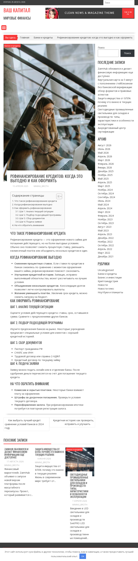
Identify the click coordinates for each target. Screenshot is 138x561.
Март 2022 (104, 252)
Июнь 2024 (104, 200)
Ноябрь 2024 (105, 189)
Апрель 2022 (105, 249)
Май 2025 (103, 178)
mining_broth (41, 186)
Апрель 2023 (105, 234)
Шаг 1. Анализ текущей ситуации (36, 211)
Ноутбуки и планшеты (110, 292)
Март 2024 (104, 212)
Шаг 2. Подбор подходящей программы (40, 215)
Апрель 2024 (105, 208)
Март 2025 (104, 186)
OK (82, 556)
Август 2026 (104, 145)
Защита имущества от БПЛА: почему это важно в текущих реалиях (49, 451)
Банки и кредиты (12, 45)
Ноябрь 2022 (105, 241)
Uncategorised (106, 270)
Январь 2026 (105, 167)
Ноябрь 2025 (105, 175)
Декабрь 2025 (106, 171)
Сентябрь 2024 (106, 197)
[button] (57, 196)
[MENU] (3, 27)
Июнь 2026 (104, 149)
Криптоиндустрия (108, 281)
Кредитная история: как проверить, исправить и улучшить (73, 422)
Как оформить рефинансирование (33, 208)
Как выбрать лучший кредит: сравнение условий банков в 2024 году (24, 424)
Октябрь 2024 (106, 193)
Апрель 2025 (105, 182)
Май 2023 (103, 230)
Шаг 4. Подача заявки (30, 221)
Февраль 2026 (106, 163)
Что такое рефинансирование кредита (35, 200)
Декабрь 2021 (106, 256)
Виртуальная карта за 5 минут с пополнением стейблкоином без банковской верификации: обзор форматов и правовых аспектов (115, 87)
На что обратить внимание (29, 225)
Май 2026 (103, 152)
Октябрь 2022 (106, 245)
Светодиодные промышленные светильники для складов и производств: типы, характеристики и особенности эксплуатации (79, 486)
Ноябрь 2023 (105, 219)
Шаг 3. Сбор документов (32, 218)
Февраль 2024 (106, 215)
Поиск (101, 47)
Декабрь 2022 (106, 237)
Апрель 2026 (105, 156)
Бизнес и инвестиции (110, 277)
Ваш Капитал (17, 10)
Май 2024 (103, 204)
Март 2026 (104, 160)
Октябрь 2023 (106, 223)
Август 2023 (104, 226)
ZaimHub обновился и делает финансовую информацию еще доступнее (16, 453)
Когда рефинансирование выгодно (33, 204)
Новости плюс (106, 288)
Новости (103, 284)
